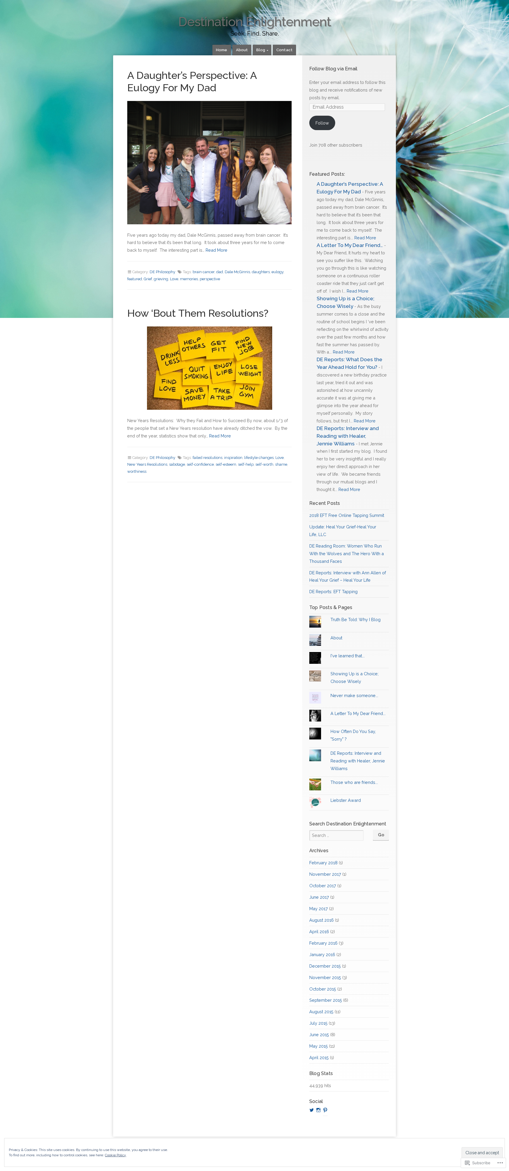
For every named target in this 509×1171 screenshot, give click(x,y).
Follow (322, 122)
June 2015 (319, 1034)
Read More (216, 250)
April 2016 (319, 931)
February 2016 (323, 943)
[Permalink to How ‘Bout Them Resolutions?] (209, 368)
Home (221, 50)
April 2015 (319, 1057)
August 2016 (321, 920)
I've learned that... (347, 655)
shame (281, 464)
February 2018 (323, 862)
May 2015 (318, 1046)
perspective (210, 279)
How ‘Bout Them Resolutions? (197, 313)
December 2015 (325, 965)
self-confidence (200, 464)
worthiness (136, 471)
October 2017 (322, 885)
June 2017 (319, 897)
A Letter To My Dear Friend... (358, 713)
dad (219, 272)
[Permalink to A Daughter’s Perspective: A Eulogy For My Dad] (209, 162)
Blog (260, 50)
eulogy (277, 272)
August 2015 (321, 1011)
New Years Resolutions (147, 464)
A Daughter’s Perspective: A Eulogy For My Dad (192, 81)
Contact (284, 50)
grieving (161, 279)
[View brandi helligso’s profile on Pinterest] (325, 1110)
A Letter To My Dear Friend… (350, 245)
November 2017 (325, 874)
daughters (261, 272)
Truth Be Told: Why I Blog (355, 619)
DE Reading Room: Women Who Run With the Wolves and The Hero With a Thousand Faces (346, 553)
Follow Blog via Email (333, 69)
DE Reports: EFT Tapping (333, 591)
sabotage (177, 464)
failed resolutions (207, 457)
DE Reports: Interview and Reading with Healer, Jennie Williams (348, 436)
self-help (246, 464)
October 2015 (322, 988)
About (242, 50)
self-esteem (226, 464)
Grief (148, 279)
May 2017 (318, 908)
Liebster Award (345, 800)
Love (174, 279)
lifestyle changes (259, 457)
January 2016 (322, 954)
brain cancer (203, 272)
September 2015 (325, 1000)
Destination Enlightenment (254, 21)
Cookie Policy (115, 1155)
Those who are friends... (354, 782)
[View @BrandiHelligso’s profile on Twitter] (311, 1110)
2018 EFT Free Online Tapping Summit (346, 515)
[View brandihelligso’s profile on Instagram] (318, 1110)
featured (134, 279)
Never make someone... (354, 695)
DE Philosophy (162, 272)
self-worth (264, 464)
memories (189, 279)
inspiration (233, 457)
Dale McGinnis (237, 272)
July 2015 (318, 1023)
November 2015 (325, 977)
